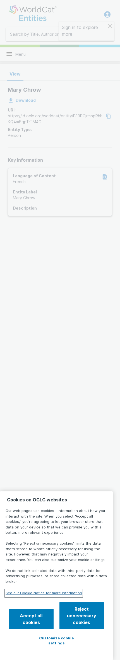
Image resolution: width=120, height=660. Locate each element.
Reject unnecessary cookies (81, 615)
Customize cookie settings (56, 640)
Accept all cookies (31, 619)
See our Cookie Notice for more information (44, 593)
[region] (56, 575)
